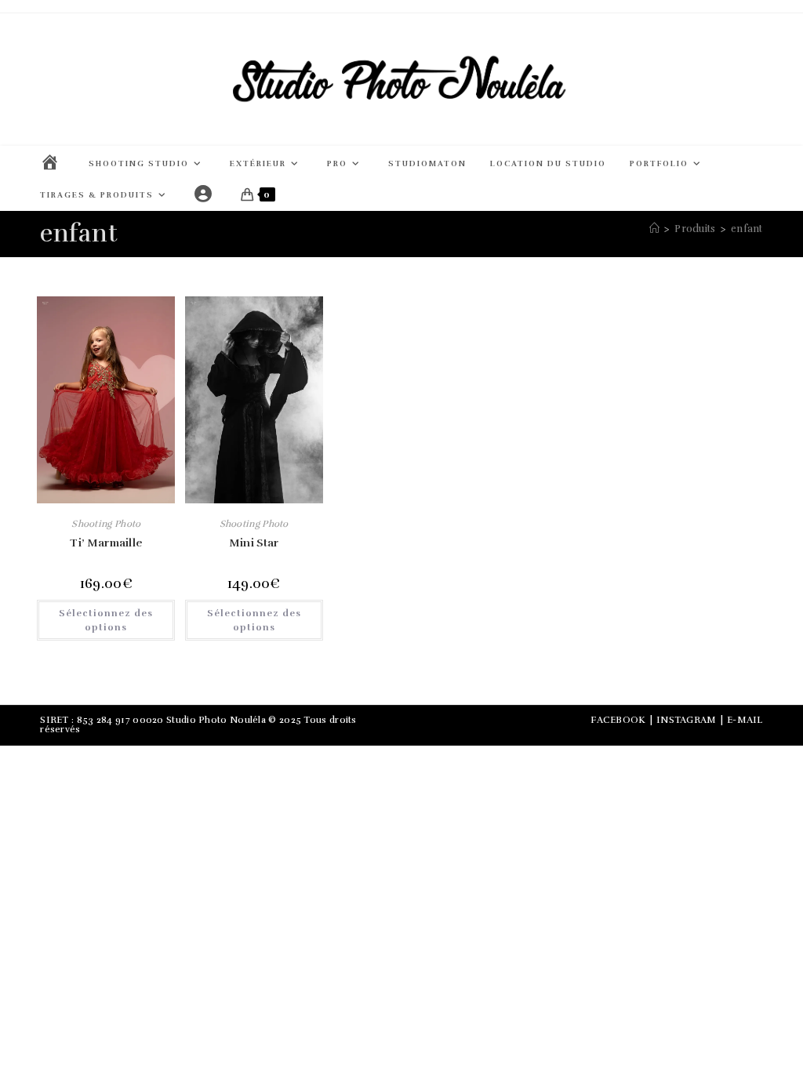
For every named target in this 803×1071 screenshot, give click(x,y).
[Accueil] (654, 229)
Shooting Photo (105, 523)
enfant (747, 229)
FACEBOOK (617, 719)
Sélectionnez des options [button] (106, 620)
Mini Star (254, 543)
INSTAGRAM (686, 719)
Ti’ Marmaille (106, 543)
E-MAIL (745, 719)
